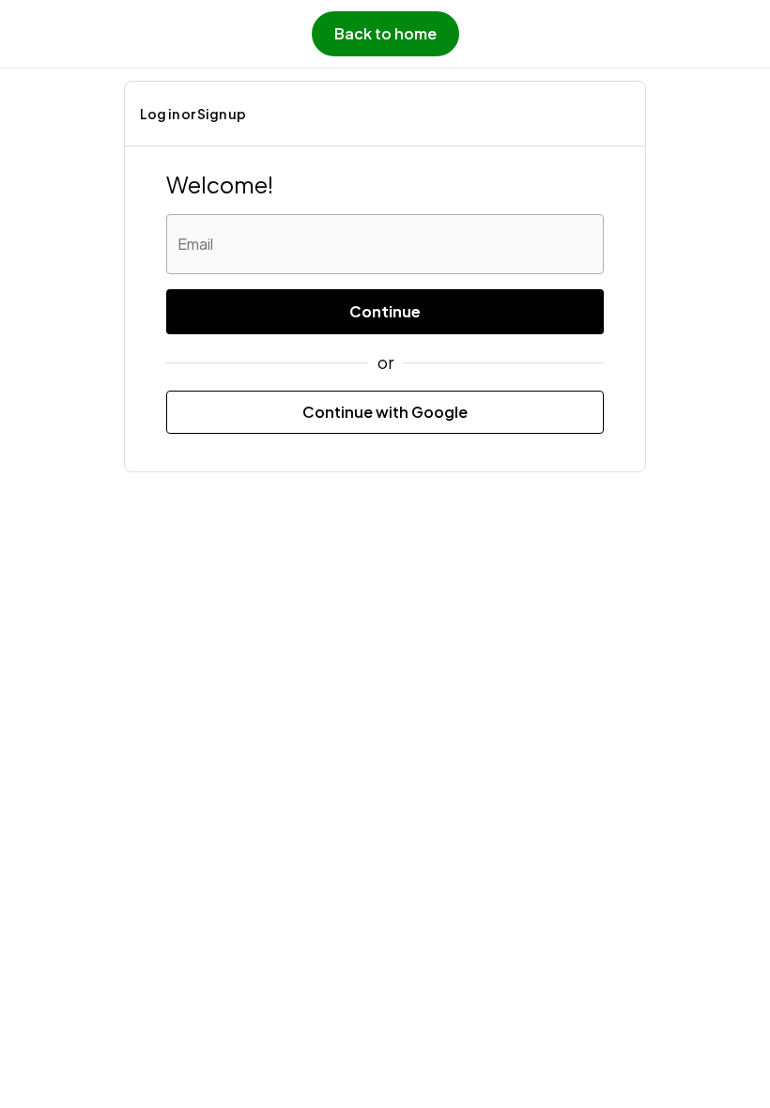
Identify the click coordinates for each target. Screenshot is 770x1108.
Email (195, 244)
